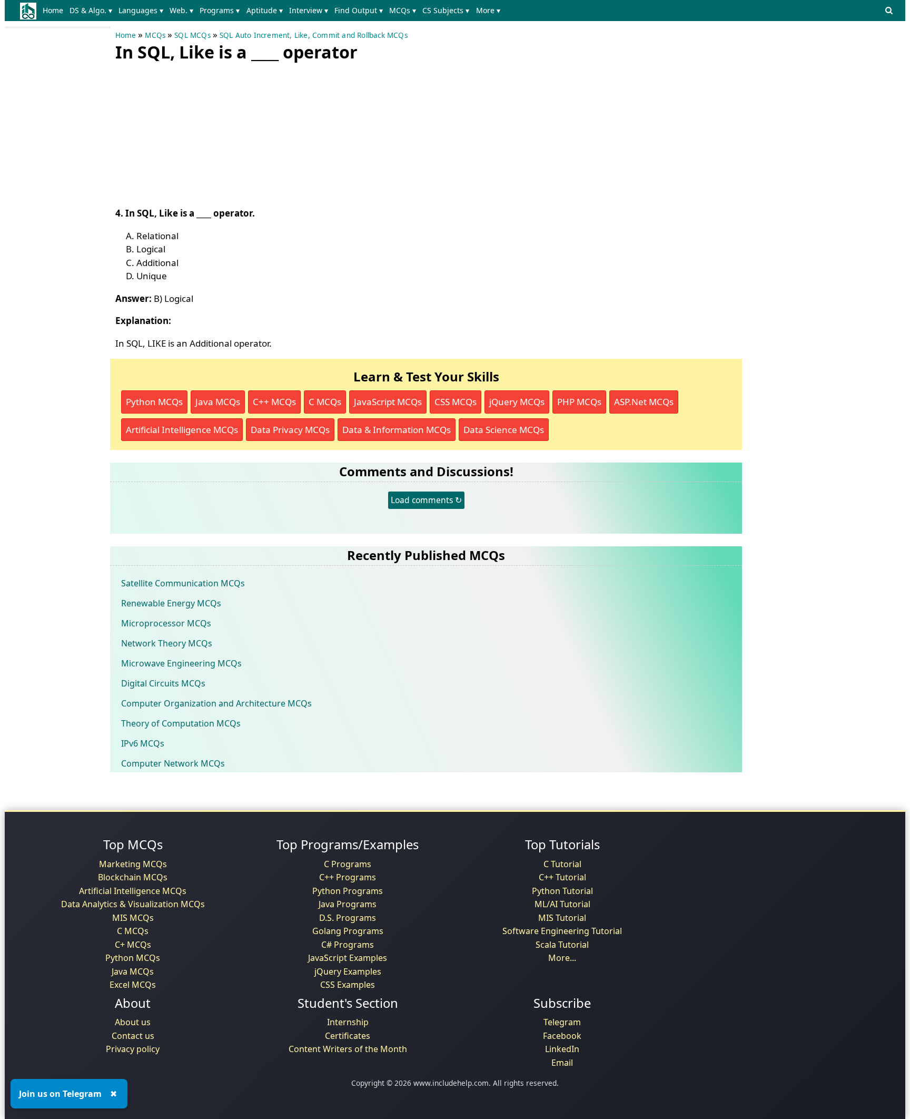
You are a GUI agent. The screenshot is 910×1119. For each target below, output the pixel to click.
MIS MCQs (133, 918)
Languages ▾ (140, 10)
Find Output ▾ (358, 10)
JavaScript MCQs (388, 402)
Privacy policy (133, 1049)
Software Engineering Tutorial (562, 931)
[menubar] (274, 10)
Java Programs (348, 904)
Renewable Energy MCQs (171, 603)
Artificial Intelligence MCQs (182, 430)
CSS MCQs (455, 402)
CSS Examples (347, 984)
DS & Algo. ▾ (91, 10)
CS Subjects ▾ (445, 10)
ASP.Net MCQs (644, 402)
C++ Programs (347, 877)
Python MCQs (154, 402)
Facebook (562, 1036)
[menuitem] (55, 10)
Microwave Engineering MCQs (181, 663)
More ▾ (488, 10)
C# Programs (347, 944)
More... (562, 958)
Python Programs (347, 891)
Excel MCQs (133, 984)
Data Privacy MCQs (290, 430)
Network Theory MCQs (166, 643)
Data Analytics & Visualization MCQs (133, 904)
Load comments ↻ (426, 500)
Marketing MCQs (133, 864)
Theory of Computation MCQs (181, 723)
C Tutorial (562, 864)
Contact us (133, 1036)
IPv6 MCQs (142, 743)
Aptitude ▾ (264, 10)
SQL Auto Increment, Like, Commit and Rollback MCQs (314, 35)
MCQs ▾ (402, 10)
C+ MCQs (133, 944)
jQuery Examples (347, 971)
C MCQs (325, 402)
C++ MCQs (274, 402)
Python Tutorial (562, 891)
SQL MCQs (192, 35)
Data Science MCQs (503, 430)
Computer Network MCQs (173, 763)
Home (53, 10)
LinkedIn (562, 1049)
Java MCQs (217, 402)
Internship (348, 1022)
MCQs (155, 35)
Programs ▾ (220, 10)
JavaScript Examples (347, 958)
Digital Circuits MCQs (163, 683)
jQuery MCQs (517, 402)
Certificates (347, 1036)
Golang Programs (347, 931)
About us (133, 1022)
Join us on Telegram (60, 1094)
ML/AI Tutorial (562, 904)
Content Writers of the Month (348, 1049)
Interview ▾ (308, 10)
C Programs (347, 864)
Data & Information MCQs (396, 430)
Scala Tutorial (562, 944)
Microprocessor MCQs (166, 623)
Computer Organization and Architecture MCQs (216, 703)
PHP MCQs (579, 402)
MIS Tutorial (562, 918)
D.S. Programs (347, 918)
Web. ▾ (181, 10)
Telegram (562, 1022)
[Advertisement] (194, 132)
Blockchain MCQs (132, 877)
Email (562, 1062)
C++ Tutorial (562, 877)
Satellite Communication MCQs (183, 583)
